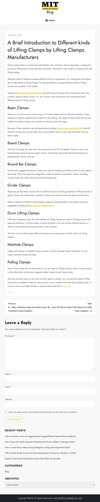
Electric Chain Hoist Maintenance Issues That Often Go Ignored (32, 458)
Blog (50, 12)
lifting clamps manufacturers (28, 93)
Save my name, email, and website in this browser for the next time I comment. (43, 412)
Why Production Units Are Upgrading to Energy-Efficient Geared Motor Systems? (40, 436)
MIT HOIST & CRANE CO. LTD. (68, 498)
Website (8, 399)
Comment (10, 335)
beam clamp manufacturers (70, 128)
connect (66, 286)
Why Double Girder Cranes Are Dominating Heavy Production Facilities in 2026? (41, 453)
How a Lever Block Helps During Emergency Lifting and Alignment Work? (37, 447)
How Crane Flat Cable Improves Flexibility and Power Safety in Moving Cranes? (40, 441)
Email (8, 386)
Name (8, 374)
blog (10, 293)
